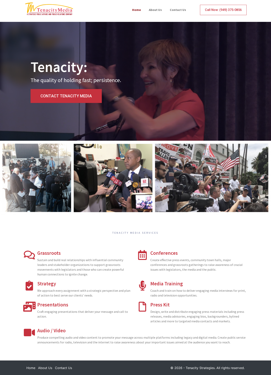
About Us (155, 10)
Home (136, 10)
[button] (66, 96)
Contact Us (178, 10)
